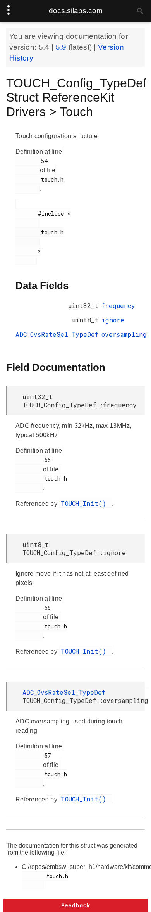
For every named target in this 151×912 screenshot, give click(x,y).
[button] (75, 905)
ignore (112, 320)
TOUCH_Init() (85, 503)
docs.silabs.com (76, 11)
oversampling (124, 334)
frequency (118, 305)
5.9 (62, 47)
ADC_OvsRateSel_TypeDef (56, 334)
